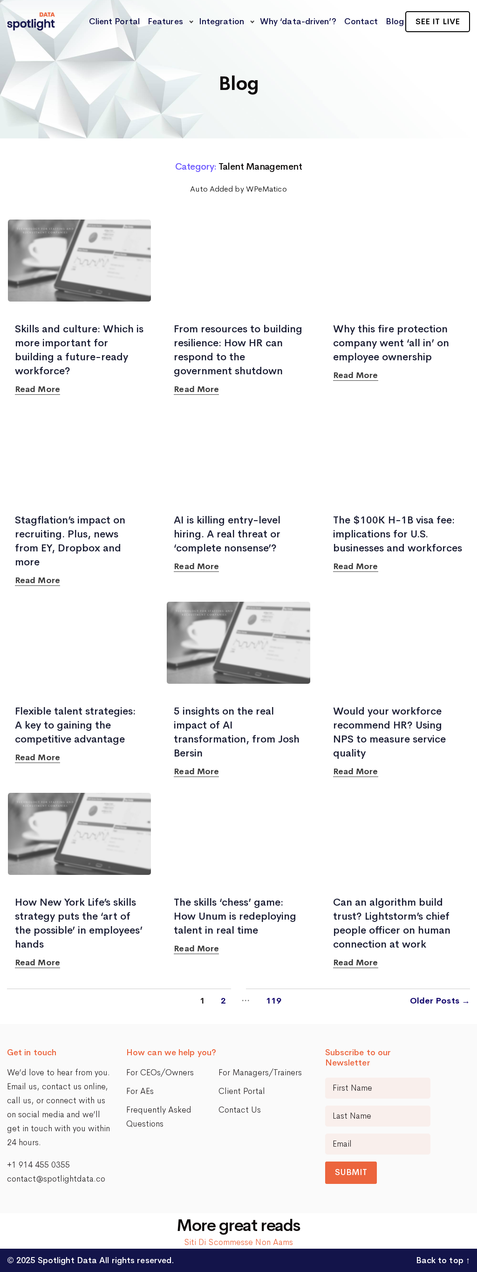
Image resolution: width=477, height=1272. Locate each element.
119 (273, 1001)
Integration (221, 21)
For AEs (140, 1091)
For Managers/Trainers (260, 1072)
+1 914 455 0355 (38, 1165)
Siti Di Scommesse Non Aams (238, 1242)
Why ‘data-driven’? (298, 21)
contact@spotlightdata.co (56, 1179)
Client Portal (114, 21)
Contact (361, 21)
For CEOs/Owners (160, 1072)
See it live (438, 21)
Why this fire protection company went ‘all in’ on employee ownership (391, 343)
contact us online (73, 1086)
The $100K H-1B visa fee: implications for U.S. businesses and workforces (397, 534)
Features (165, 21)
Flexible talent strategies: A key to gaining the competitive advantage (75, 725)
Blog (394, 21)
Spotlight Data (66, 1260)
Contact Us (239, 1110)
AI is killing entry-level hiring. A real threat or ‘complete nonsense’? (227, 534)
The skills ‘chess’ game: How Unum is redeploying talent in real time (235, 916)
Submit (351, 1172)
